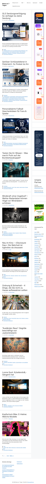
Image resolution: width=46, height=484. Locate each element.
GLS (12, 50)
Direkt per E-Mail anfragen (39, 158)
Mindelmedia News (38, 188)
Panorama (36, 268)
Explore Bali (14, 318)
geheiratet (10, 405)
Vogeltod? (17, 232)
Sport (35, 271)
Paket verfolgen (22, 51)
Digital (5, 49)
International (37, 252)
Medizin (36, 262)
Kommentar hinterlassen (8, 54)
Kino (19, 275)
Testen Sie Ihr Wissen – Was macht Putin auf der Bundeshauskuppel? (15, 155)
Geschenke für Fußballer (17, 143)
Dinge (10, 318)
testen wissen (22, 187)
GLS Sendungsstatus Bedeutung (19, 50)
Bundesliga (36, 239)
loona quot (17, 405)
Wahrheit (4, 276)
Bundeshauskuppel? (7, 187)
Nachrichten (37, 264)
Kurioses (36, 258)
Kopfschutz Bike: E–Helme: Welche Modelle (14, 415)
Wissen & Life (15, 2)
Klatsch (5, 404)
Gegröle (13, 362)
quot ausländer (25, 362)
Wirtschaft (36, 284)
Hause (17, 318)
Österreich (5, 95)
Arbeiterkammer (7, 96)
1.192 (8, 455)
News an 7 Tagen (5, 4)
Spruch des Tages (38, 273)
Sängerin (21, 405)
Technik (5, 231)
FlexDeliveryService (7, 50)
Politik (35, 269)
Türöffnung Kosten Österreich (14, 100)
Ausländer (5, 362)
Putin (15, 187)
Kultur (5, 274)
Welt (22, 2)
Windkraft (24, 232)
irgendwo (16, 275)
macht (13, 187)
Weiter (12, 455)
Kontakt (40, 2)
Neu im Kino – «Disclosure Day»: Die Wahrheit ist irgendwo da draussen (14, 245)
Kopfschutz (13, 447)
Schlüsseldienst (5, 98)
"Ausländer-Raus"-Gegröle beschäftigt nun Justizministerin (14, 330)
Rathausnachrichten (38, 192)
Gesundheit (37, 248)
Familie (36, 243)
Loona (13, 405)
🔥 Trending (38, 26)
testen (18, 187)
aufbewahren (6, 318)
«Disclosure (6, 275)
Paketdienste (4, 53)
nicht (20, 318)
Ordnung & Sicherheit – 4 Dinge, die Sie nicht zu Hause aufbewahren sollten (14, 287)
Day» (9, 275)
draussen (12, 275)
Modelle (24, 447)
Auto (4, 446)
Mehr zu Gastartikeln (39, 155)
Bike (7, 447)
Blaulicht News (37, 234)
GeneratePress (31, 482)
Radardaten (6, 232)
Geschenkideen (10, 144)
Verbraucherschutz (23, 100)
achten (5, 447)
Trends (36, 280)
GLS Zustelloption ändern (14, 51)
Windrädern (10, 234)
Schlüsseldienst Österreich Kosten (15, 98)
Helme (10, 447)
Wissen (26, 187)
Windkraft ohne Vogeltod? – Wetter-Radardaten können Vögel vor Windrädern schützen (15, 199)
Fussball (36, 247)
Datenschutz (19, 463)
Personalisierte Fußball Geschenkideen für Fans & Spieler (14, 111)
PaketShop (10, 53)
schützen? (10, 232)
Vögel (14, 232)
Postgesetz (14, 53)
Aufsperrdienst (13, 96)
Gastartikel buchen (16, 6)
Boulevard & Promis (38, 236)
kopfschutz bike (19, 447)
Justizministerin (19, 362)
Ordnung (23, 318)
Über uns (29, 2)
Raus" (3, 363)
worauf (3, 448)
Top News (5, 186)
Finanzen (36, 245)
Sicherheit (8, 319)
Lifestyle (5, 317)
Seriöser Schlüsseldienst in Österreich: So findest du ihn (15, 63)
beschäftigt (10, 362)
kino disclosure (23, 275)
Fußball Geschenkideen (8, 143)
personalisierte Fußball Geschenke (19, 144)
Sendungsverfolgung (21, 53)
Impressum (35, 2)
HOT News (36, 250)
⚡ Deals (43, 26)
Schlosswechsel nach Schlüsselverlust (16, 97)
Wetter (20, 232)
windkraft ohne (5, 234)
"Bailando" (5, 405)
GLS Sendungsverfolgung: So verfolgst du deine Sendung (14, 15)
